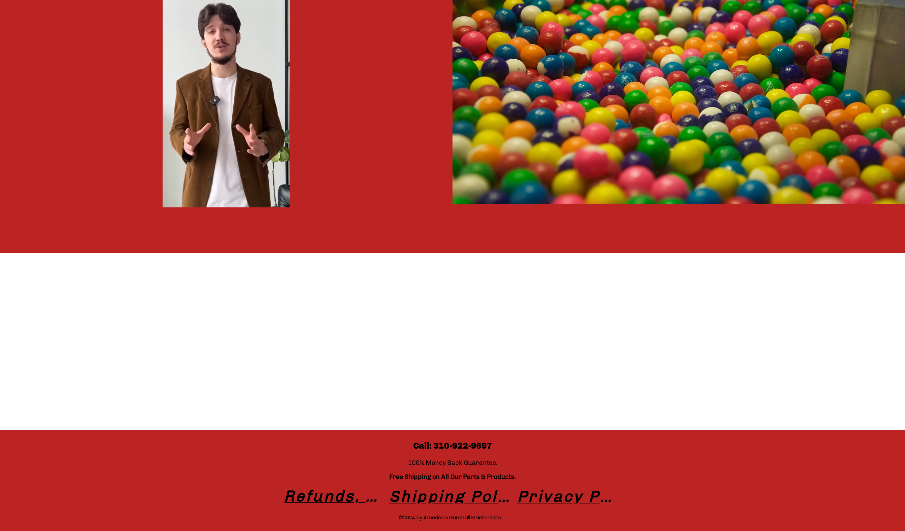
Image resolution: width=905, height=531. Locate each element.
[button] (281, 199)
